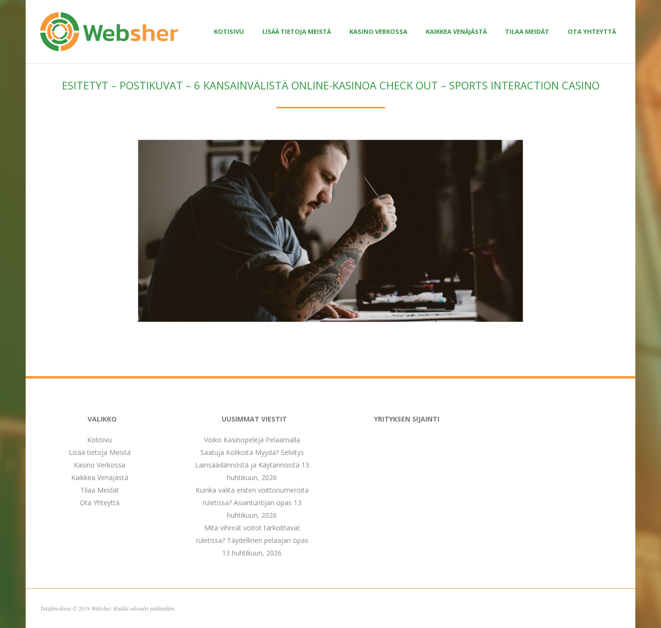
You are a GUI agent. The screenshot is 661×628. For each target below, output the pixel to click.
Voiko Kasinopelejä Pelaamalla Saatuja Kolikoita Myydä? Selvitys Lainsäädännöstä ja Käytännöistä (249, 452)
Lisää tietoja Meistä (296, 31)
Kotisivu (229, 31)
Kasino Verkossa (378, 31)
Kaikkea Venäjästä (456, 31)
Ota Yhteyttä (592, 31)
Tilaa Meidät (527, 31)
